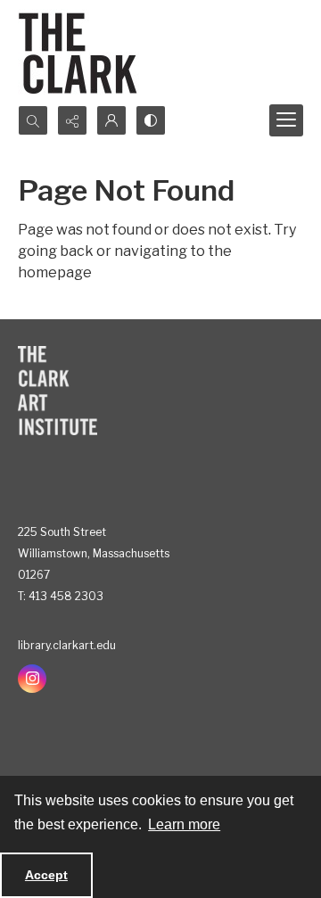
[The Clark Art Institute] (57, 390)
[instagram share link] (32, 678)
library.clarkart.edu (67, 645)
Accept (46, 875)
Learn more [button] (184, 824)
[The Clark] (81, 52)
